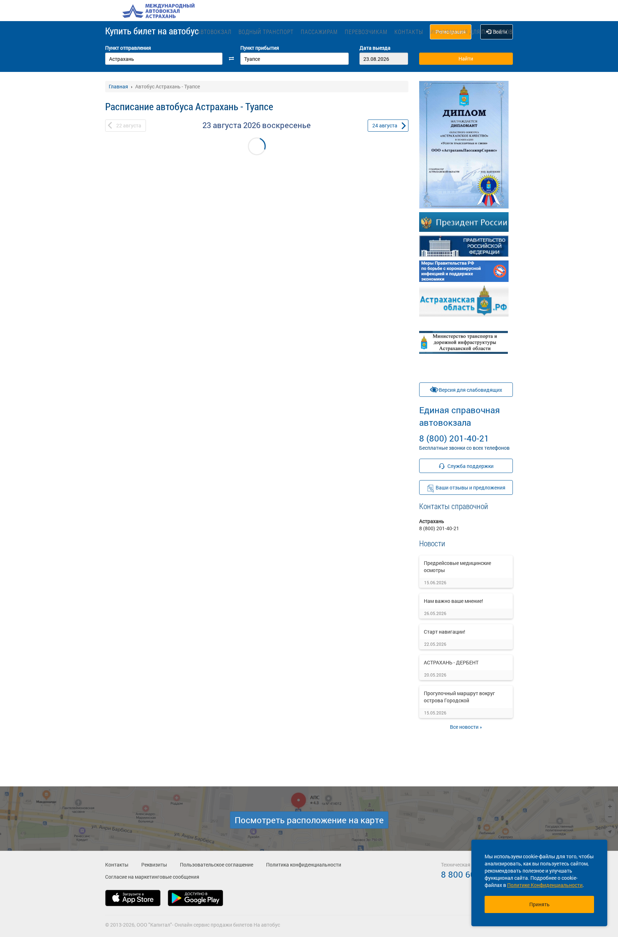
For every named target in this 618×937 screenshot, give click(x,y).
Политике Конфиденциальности (545, 885)
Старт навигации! (444, 631)
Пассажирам (319, 31)
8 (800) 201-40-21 (459, 424)
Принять (539, 904)
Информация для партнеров (471, 31)
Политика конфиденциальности (303, 864)
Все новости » (466, 726)
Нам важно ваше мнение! (453, 600)
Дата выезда (375, 47)
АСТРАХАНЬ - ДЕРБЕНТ (451, 662)
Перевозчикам (366, 31)
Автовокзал (214, 31)
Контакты (408, 31)
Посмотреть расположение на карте (309, 820)
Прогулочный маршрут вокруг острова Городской (459, 697)
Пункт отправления (128, 47)
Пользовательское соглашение (216, 864)
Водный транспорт (266, 31)
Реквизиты (154, 864)
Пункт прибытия (259, 47)
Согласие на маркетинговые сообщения (152, 876)
